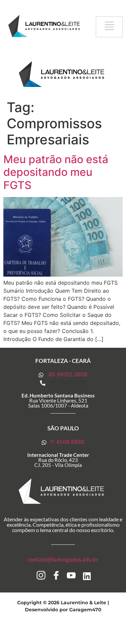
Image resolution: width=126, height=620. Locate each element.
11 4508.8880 (66, 441)
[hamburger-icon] (109, 27)
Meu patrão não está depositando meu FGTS (55, 172)
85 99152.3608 (67, 374)
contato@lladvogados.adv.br (63, 559)
